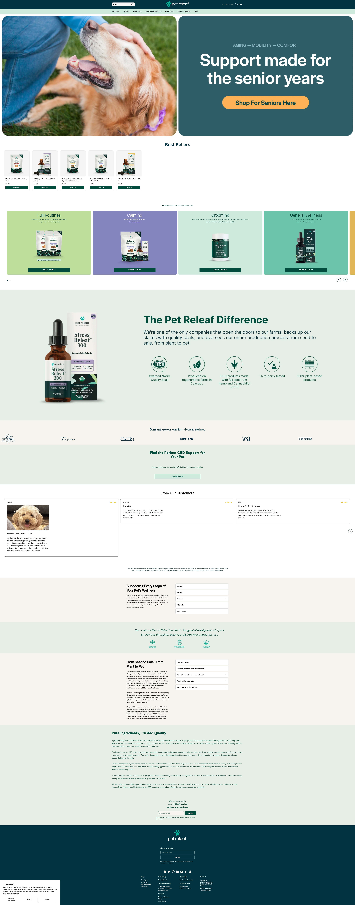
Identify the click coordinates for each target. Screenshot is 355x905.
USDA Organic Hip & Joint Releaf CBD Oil (129, 180)
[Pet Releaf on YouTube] (181, 871)
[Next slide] (345, 280)
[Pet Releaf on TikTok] (186, 871)
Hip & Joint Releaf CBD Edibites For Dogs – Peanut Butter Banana (72, 180)
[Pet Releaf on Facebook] (165, 871)
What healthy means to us (185, 681)
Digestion (180, 599)
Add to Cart (16, 187)
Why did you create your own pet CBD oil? (190, 675)
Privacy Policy (14, 893)
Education (169, 11)
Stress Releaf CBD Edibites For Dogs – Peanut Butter (100, 180)
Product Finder (184, 11)
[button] (7, 280)
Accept (29, 899)
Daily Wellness (182, 611)
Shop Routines (49, 270)
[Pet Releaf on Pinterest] (190, 871)
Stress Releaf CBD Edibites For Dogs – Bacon (16, 180)
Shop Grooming (220, 270)
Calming (126, 11)
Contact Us (203, 880)
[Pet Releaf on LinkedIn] (177, 871)
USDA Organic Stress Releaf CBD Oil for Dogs (44, 180)
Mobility (179, 592)
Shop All (115, 11)
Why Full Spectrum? (183, 662)
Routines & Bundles (154, 11)
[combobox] (123, 4)
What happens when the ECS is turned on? (190, 668)
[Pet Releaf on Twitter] (169, 871)
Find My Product (177, 476)
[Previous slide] (339, 280)
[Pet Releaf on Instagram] (173, 871)
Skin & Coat (181, 605)
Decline (47, 899)
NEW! (196, 11)
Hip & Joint (137, 11)
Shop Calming (134, 270)
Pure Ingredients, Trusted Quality (187, 687)
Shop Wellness (306, 270)
